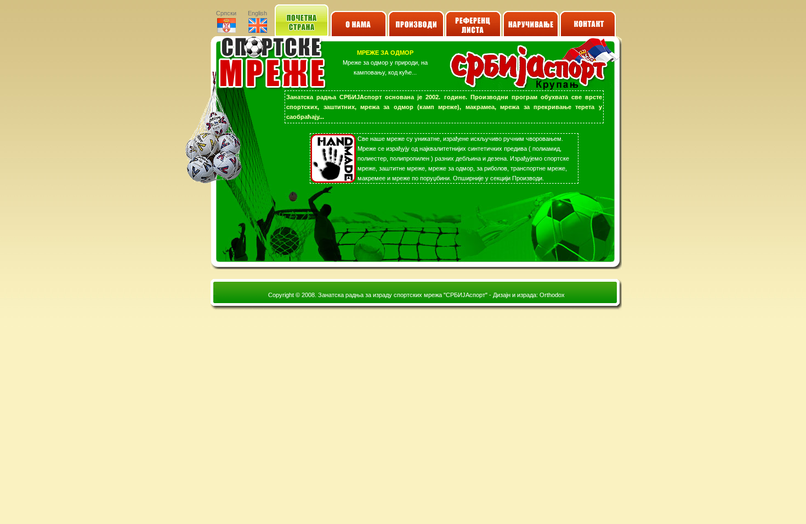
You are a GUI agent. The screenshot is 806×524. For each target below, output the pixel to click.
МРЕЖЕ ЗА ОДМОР (385, 52)
